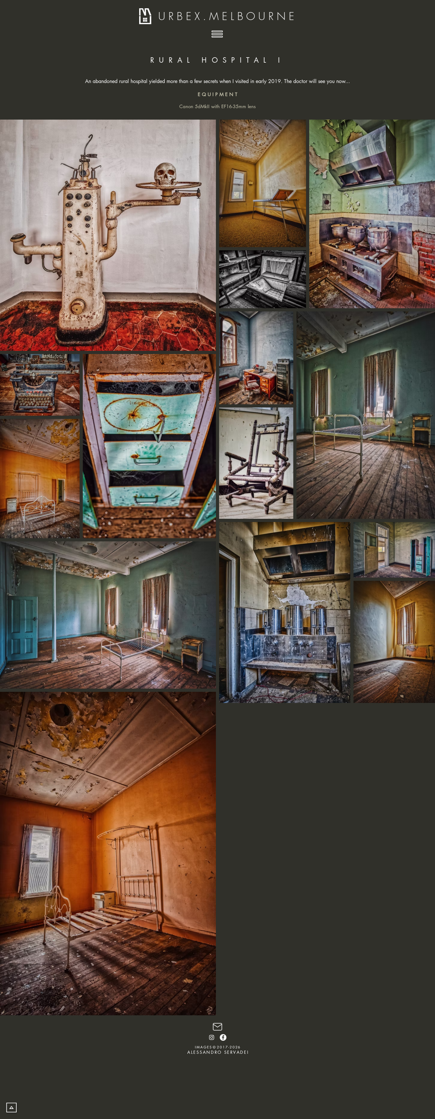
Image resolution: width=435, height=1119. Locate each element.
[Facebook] (223, 1037)
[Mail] (217, 1026)
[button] (217, 34)
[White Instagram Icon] (211, 1037)
